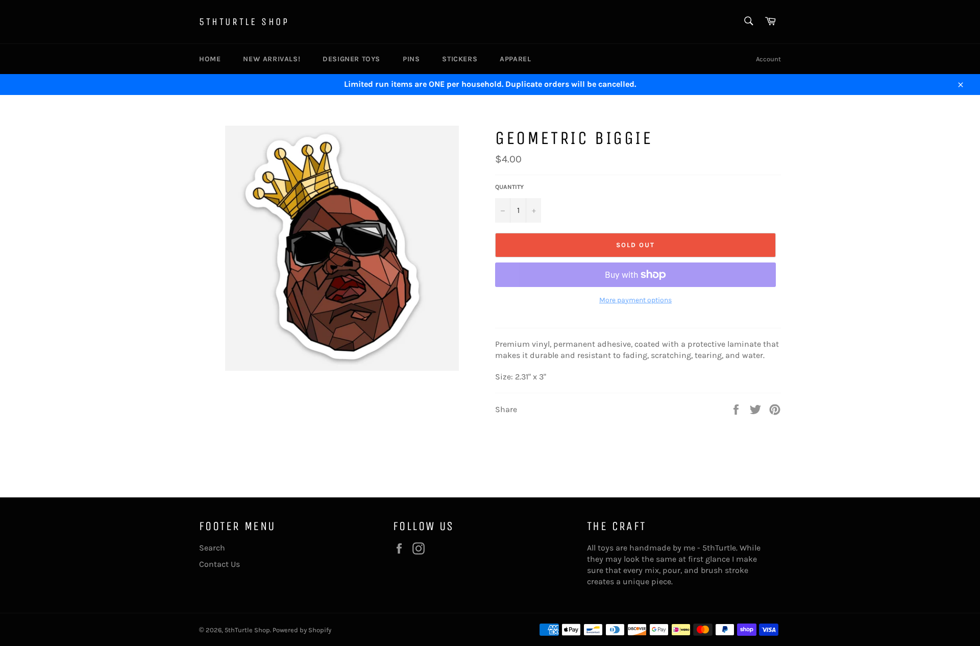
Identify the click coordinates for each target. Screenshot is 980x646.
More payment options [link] (635, 300)
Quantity (509, 186)
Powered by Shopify (302, 630)
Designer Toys (351, 59)
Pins (411, 59)
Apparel (515, 59)
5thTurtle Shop (244, 22)
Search (212, 548)
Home (209, 59)
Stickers (459, 59)
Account (768, 59)
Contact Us (219, 564)
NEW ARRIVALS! (271, 59)
